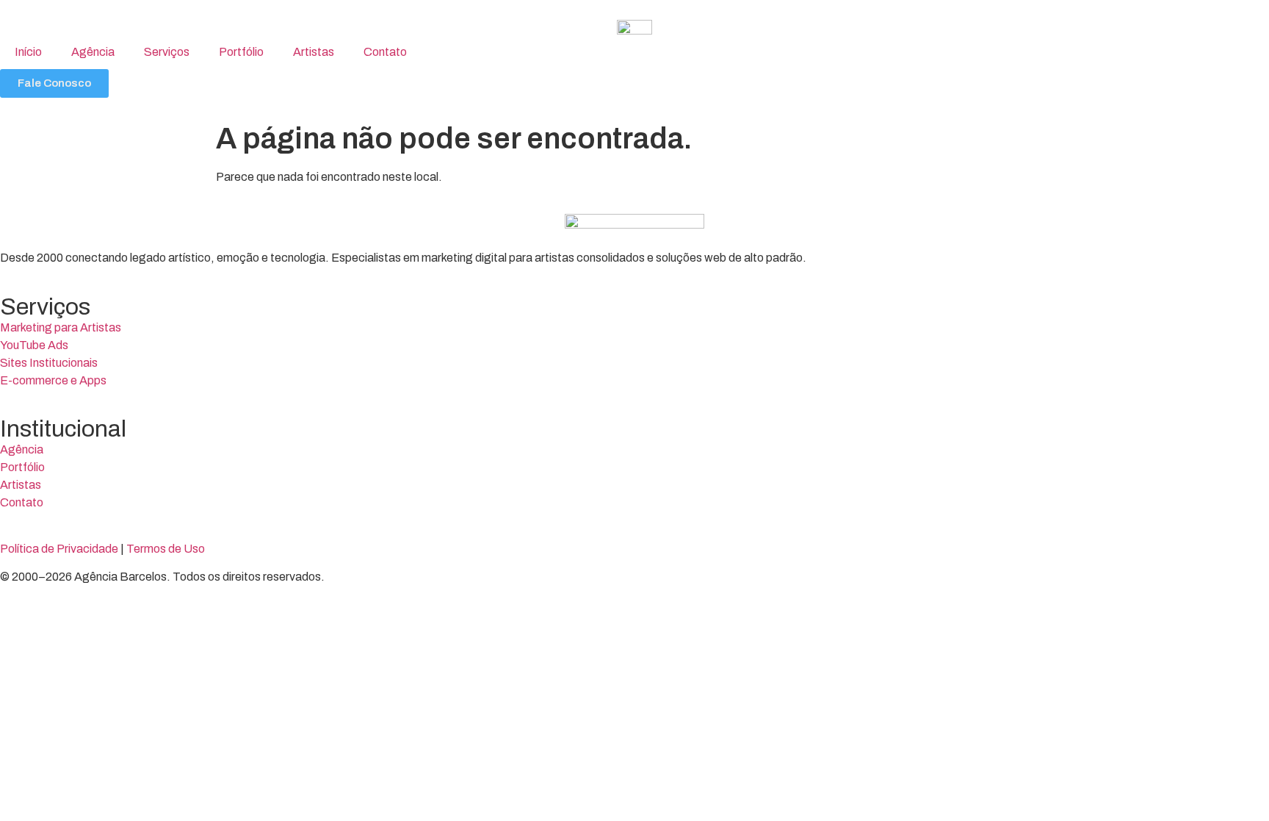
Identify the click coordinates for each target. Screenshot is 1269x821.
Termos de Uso (165, 548)
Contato (385, 52)
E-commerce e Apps (53, 380)
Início (28, 52)
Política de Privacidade (59, 548)
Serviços (166, 52)
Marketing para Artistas (60, 327)
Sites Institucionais (49, 362)
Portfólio (241, 52)
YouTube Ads (34, 345)
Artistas (313, 52)
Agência (93, 52)
